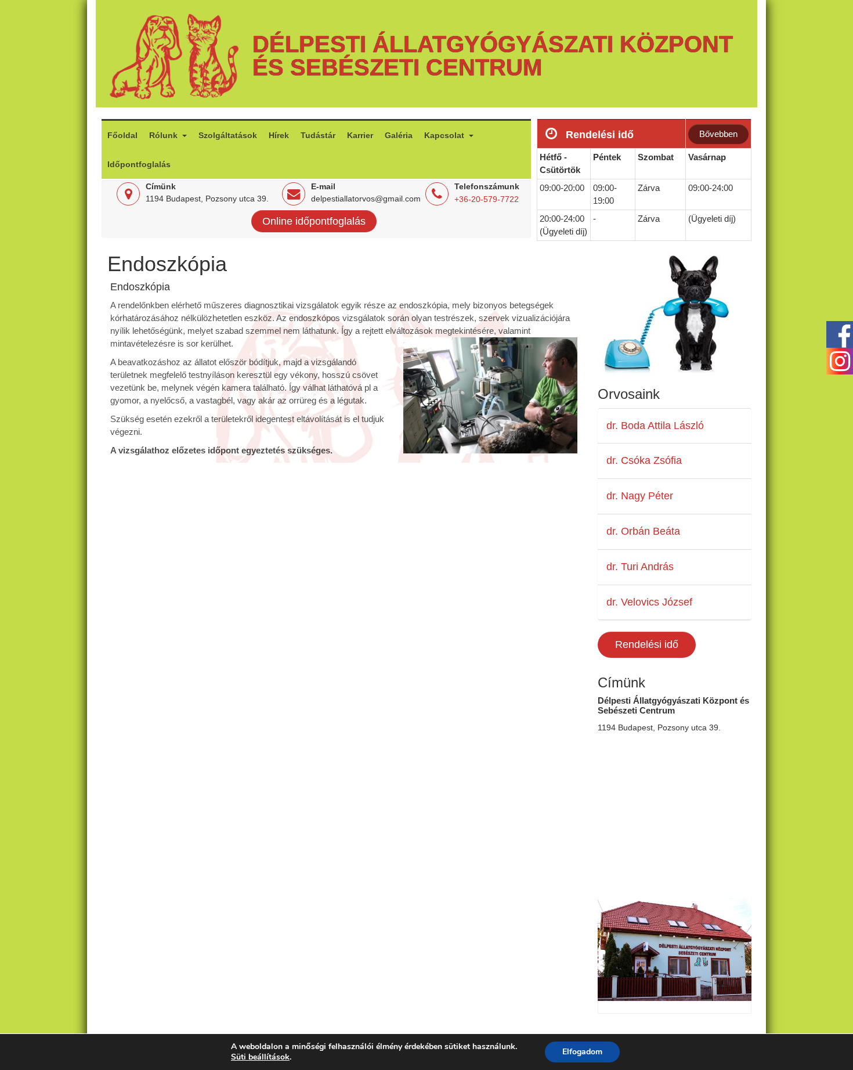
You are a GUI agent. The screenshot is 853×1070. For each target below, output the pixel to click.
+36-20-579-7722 (486, 199)
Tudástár (318, 135)
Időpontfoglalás (139, 164)
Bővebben (718, 134)
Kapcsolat (445, 135)
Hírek (279, 135)
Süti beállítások (260, 1057)
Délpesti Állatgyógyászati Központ (492, 44)
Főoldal (122, 135)
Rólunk (164, 135)
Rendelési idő (646, 644)
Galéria (399, 135)
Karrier (360, 135)
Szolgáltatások (227, 135)
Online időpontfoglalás (314, 221)
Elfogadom (582, 1051)
